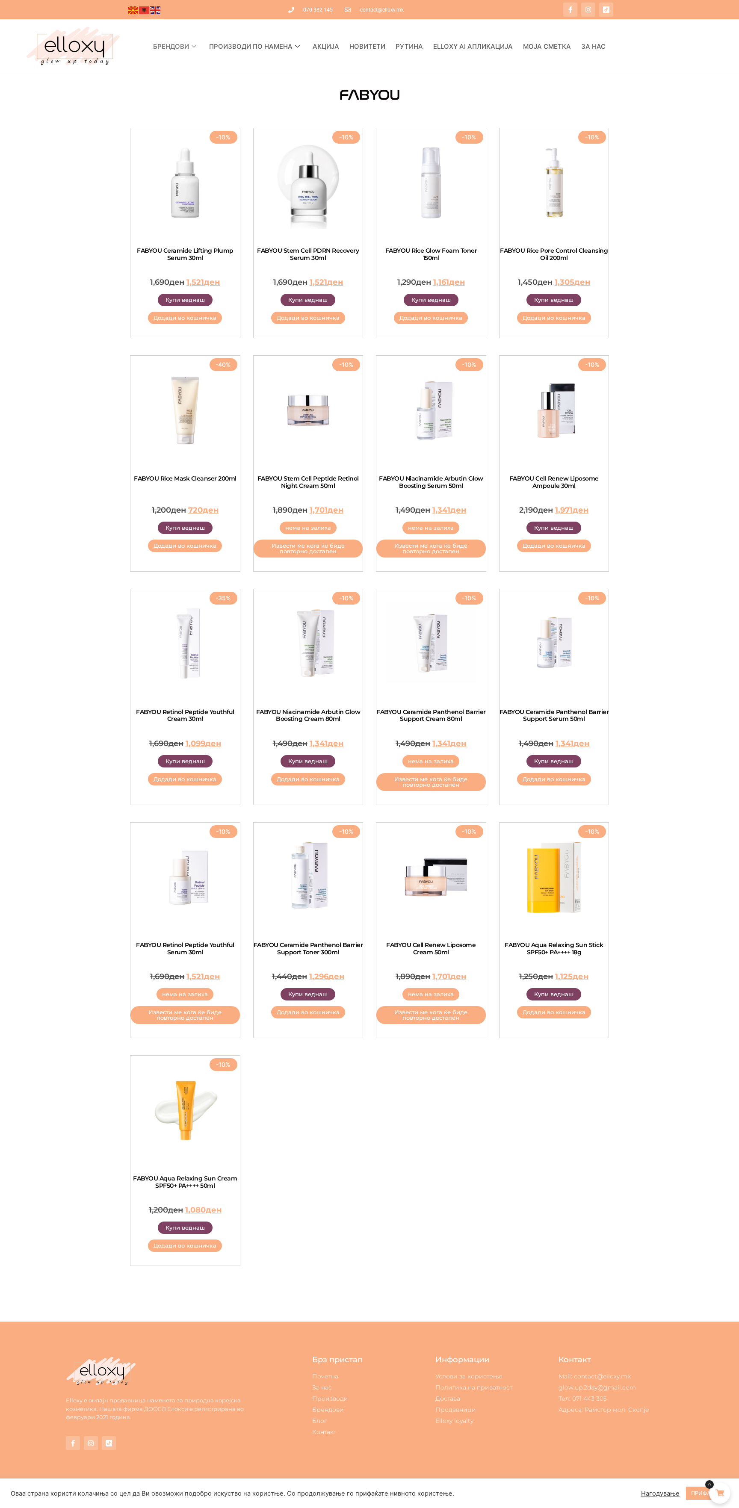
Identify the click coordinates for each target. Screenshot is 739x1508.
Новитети (367, 46)
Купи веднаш (185, 299)
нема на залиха (308, 527)
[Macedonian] (133, 10)
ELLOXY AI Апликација (473, 46)
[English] (155, 10)
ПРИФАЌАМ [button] (707, 1493)
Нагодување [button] (660, 1493)
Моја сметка (547, 46)
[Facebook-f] (570, 10)
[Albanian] (144, 10)
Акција (326, 46)
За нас (593, 46)
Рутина (409, 46)
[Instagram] (588, 10)
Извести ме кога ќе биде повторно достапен (308, 548)
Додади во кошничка (185, 317)
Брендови (171, 46)
